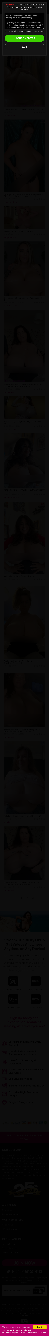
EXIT (24, 46)
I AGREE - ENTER (24, 38)
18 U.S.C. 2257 (10, 31)
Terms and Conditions (24, 31)
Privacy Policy (39, 31)
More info (42, 1333)
